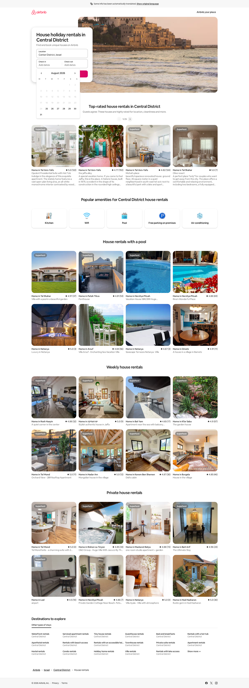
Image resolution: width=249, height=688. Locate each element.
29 (69, 108)
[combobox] (62, 55)
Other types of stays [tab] (41, 625)
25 (46, 108)
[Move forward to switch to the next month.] (75, 73)
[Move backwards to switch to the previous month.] (41, 73)
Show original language (148, 3)
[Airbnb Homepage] (39, 12)
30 (75, 108)
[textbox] (49, 65)
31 (41, 114)
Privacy (55, 683)
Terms (64, 683)
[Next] (130, 119)
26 (52, 108)
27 (58, 108)
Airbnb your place (206, 12)
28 (64, 108)
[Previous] (119, 119)
